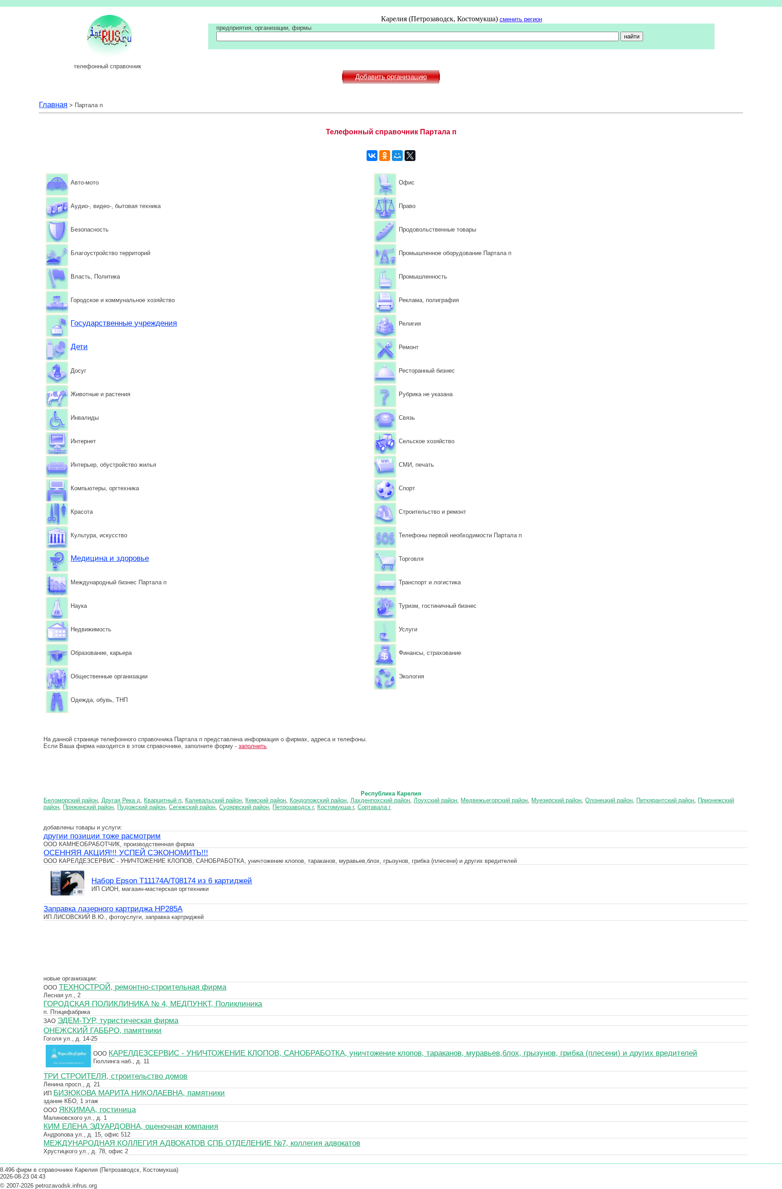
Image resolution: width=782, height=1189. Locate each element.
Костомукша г (335, 807)
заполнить (252, 746)
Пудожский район (141, 807)
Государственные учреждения (124, 322)
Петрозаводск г (293, 807)
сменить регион (521, 19)
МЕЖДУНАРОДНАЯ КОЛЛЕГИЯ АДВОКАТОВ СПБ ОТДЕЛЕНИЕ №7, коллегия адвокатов (201, 1142)
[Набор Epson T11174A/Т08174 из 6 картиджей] (67, 899)
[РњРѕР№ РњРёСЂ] (397, 156)
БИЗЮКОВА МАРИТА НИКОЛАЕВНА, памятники (139, 1092)
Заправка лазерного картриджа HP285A (112, 908)
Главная (53, 104)
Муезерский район (556, 800)
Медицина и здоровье (110, 558)
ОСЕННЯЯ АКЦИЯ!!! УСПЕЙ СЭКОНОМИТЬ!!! (125, 852)
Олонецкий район (609, 800)
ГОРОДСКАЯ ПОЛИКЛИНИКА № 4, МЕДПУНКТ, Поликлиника (152, 1003)
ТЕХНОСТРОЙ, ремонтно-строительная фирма (142, 986)
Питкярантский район (665, 800)
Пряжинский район (88, 807)
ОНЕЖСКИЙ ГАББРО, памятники (102, 1030)
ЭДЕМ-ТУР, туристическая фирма (117, 1020)
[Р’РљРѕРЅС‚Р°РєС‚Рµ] (372, 156)
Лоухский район (435, 800)
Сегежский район (192, 807)
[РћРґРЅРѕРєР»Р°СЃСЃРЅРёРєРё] (384, 156)
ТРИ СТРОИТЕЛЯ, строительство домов (115, 1075)
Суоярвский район (244, 807)
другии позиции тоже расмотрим (102, 835)
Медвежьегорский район (494, 800)
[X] (410, 156)
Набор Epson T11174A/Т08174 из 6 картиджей (171, 880)
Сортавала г (374, 807)
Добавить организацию (391, 77)
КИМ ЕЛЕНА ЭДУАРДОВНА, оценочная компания (130, 1126)
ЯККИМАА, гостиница (97, 1109)
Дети (79, 346)
